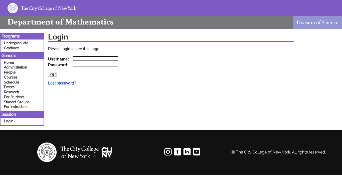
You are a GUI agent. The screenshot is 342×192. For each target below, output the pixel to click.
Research (11, 92)
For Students (14, 97)
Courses (11, 77)
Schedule (11, 82)
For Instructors (16, 107)
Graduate (11, 48)
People (10, 72)
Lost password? (62, 83)
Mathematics (60, 22)
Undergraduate (16, 43)
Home (9, 62)
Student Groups (17, 102)
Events (9, 87)
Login (8, 121)
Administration (15, 67)
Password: (58, 65)
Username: (58, 59)
